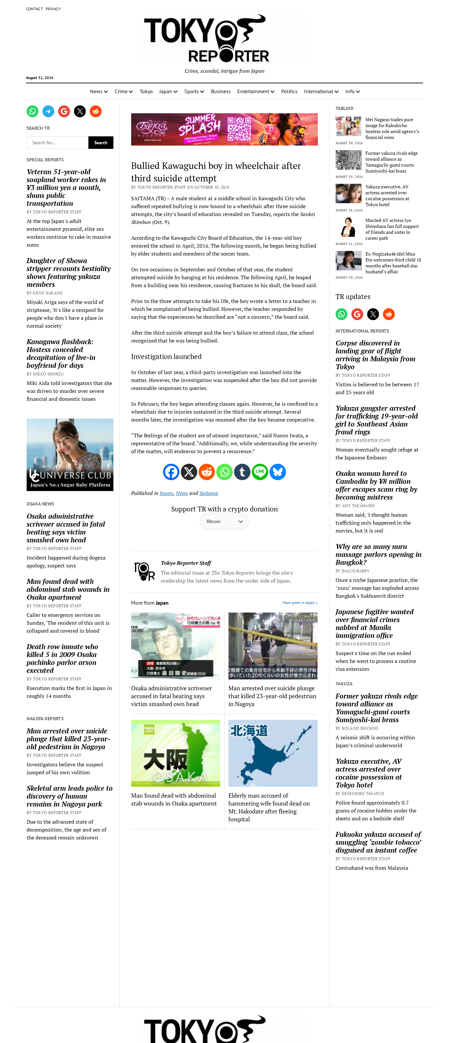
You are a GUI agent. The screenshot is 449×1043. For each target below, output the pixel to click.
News (96, 91)
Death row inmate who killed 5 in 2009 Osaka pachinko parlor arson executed (62, 658)
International (318, 91)
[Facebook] (171, 472)
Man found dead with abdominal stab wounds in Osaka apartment (68, 589)
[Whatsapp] (224, 472)
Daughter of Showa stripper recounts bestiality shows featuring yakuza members (68, 272)
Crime (121, 91)
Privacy (53, 8)
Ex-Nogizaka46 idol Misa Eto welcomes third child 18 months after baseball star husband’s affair (393, 263)
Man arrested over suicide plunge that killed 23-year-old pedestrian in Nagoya (68, 739)
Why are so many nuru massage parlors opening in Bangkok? (378, 554)
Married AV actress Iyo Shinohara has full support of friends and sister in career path (392, 229)
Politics (289, 91)
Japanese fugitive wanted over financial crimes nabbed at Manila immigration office (375, 623)
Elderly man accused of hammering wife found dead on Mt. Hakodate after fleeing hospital (269, 807)
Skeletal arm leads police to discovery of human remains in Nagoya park (70, 796)
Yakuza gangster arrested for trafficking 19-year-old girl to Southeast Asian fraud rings (377, 420)
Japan (165, 91)
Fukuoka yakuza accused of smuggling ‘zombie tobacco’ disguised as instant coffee (378, 842)
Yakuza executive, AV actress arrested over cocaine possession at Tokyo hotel (387, 195)
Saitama (209, 493)
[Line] (260, 472)
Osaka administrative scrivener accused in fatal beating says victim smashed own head (66, 528)
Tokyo (146, 91)
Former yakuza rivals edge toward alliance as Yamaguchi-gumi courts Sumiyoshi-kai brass (392, 162)
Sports (191, 91)
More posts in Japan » (300, 602)
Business (221, 91)
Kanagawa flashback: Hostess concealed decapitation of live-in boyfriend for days (61, 353)
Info (350, 91)
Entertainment (253, 91)
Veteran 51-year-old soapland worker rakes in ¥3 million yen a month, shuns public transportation (66, 187)
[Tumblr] (242, 472)
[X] (189, 472)
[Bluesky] (278, 472)
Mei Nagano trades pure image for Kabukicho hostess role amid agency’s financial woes (392, 128)
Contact (34, 8)
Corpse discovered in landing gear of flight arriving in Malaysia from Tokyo (375, 355)
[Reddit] (207, 472)
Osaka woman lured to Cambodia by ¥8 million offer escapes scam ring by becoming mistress (376, 485)
